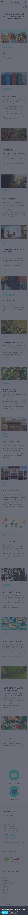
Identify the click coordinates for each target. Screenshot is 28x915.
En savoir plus (13, 912)
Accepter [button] (5, 912)
